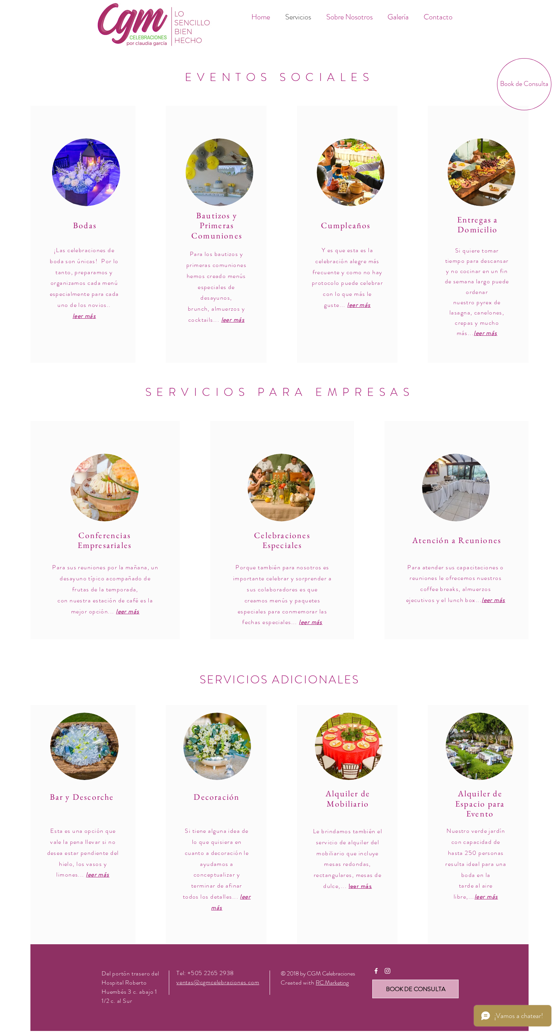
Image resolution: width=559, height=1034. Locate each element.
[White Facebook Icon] (376, 971)
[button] (524, 84)
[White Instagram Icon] (387, 971)
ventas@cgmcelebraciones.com (217, 982)
